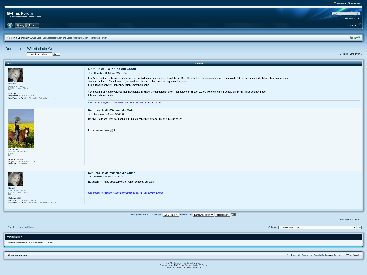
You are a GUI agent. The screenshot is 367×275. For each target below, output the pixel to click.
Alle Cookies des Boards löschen (313, 255)
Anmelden (341, 3)
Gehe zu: (272, 227)
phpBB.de (196, 267)
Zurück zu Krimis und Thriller (21, 227)
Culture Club (35, 38)
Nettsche (98, 73)
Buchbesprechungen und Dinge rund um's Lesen (65, 38)
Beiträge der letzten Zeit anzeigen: (147, 215)
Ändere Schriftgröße (357, 37)
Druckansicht (351, 37)
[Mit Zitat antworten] (356, 69)
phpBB (174, 265)
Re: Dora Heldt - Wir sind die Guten (111, 110)
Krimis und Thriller (98, 38)
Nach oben (359, 106)
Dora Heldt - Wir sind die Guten (32, 49)
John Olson (195, 263)
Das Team (291, 255)
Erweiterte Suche (352, 18)
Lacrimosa (99, 114)
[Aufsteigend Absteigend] (225, 215)
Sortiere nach (186, 215)
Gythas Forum (20, 13)
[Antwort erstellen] (14, 54)
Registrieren (356, 3)
